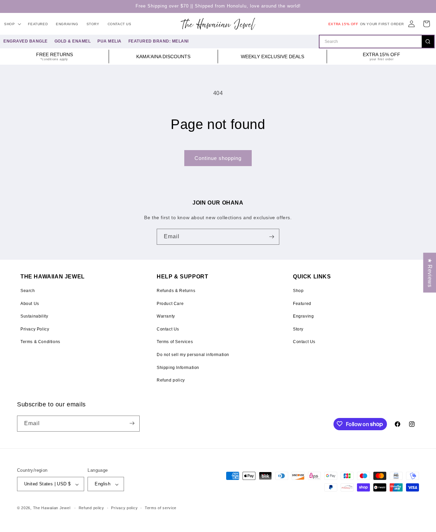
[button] (12, 24)
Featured (302, 303)
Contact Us (168, 329)
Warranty (166, 316)
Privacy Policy (34, 329)
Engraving (303, 316)
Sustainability (34, 316)
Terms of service (160, 508)
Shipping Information (178, 367)
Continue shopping (218, 158)
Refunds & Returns (176, 290)
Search (27, 290)
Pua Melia (109, 41)
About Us (29, 303)
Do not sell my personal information (193, 354)
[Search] (428, 41)
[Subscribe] (271, 237)
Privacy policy (124, 508)
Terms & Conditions (40, 341)
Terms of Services (175, 341)
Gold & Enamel (72, 41)
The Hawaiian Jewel (52, 508)
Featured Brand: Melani (158, 41)
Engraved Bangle (25, 41)
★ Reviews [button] (430, 272)
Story (298, 329)
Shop (298, 290)
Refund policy (171, 380)
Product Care (170, 303)
